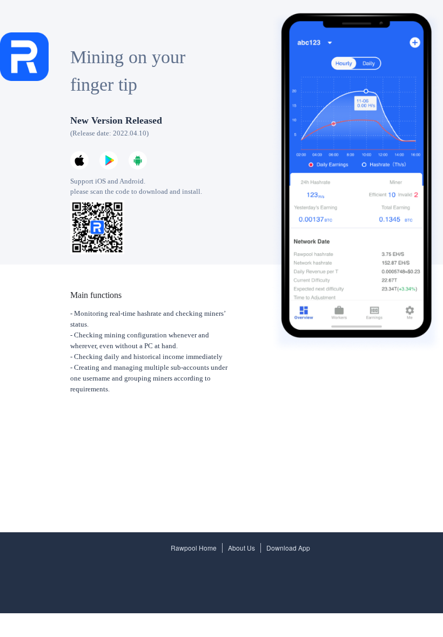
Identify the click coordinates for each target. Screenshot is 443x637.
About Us (241, 547)
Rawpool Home (194, 547)
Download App (288, 547)
